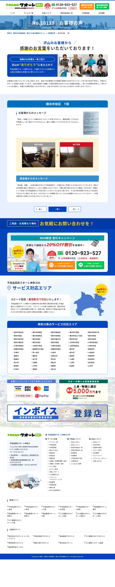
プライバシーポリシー (100, 458)
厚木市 (72, 352)
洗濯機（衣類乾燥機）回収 (57, 461)
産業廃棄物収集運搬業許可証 (21, 460)
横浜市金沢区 (19, 339)
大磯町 (35, 362)
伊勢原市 (91, 356)
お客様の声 (74, 461)
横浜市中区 (74, 339)
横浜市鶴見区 (56, 332)
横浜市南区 (92, 336)
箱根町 (53, 366)
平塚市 (16, 352)
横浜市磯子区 (56, 339)
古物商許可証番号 (17, 465)
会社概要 (102, 13)
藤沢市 (72, 349)
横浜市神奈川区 (93, 332)
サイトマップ (97, 455)
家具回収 (52, 455)
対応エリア (96, 442)
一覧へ (57, 209)
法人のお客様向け (55, 490)
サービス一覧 (28, 13)
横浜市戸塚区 (74, 332)
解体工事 (52, 487)
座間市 (72, 356)
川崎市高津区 (93, 342)
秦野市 (35, 356)
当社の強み (96, 445)
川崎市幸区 (92, 346)
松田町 (72, 366)
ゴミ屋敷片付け (54, 474)
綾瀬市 (16, 359)
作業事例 (74, 455)
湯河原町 (91, 362)
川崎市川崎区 (37, 346)
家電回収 (52, 458)
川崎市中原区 (74, 342)
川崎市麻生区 (74, 346)
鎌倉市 (16, 356)
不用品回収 (52, 445)
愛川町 (16, 362)
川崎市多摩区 (56, 346)
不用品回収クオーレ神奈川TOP (59, 435)
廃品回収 (52, 453)
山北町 (90, 366)
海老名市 (54, 356)
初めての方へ (75, 442)
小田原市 (91, 352)
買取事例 (74, 453)
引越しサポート (54, 472)
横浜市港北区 (19, 332)
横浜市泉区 (92, 339)
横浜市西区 (55, 342)
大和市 (53, 352)
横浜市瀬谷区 (19, 342)
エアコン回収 (53, 469)
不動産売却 (52, 485)
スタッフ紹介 (97, 450)
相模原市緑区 (56, 349)
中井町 (16, 369)
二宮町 (72, 362)
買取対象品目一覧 (77, 450)
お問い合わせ (97, 461)
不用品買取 (85, 13)
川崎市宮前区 (19, 346)
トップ (12, 13)
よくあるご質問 (76, 464)
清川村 (53, 369)
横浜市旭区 (18, 336)
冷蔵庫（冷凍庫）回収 (56, 464)
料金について (46, 13)
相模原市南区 (19, 349)
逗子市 (35, 359)
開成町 (16, 366)
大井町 (35, 366)
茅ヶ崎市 (36, 352)
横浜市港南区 (56, 336)
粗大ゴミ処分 (53, 450)
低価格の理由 (97, 447)
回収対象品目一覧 (67, 13)
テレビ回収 (52, 466)
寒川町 (53, 359)
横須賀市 (91, 349)
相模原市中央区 (38, 349)
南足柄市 (91, 359)
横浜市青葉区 (37, 332)
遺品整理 (52, 482)
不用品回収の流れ (77, 458)
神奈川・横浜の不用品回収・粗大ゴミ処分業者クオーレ (55, 556)
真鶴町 (35, 369)
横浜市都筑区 (37, 336)
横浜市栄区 (37, 342)
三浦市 (72, 359)
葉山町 (53, 362)
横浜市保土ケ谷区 (76, 336)
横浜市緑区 (37, 339)
